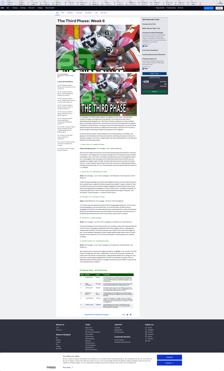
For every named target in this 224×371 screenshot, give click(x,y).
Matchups (88, 341)
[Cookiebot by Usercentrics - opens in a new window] (51, 367)
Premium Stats (89, 336)
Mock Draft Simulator (91, 349)
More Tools (154, 73)
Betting (103, 12)
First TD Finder (89, 330)
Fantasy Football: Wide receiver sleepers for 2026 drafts (65, 137)
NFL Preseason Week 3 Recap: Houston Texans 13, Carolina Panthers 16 (65, 107)
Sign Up (154, 91)
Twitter (150, 327)
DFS (96, 12)
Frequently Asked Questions (122, 342)
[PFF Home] (2, 8)
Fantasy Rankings (90, 345)
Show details (67, 367)
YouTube (150, 332)
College (79, 12)
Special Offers (118, 330)
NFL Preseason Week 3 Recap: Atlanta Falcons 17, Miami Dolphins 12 (65, 113)
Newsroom (59, 330)
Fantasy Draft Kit (90, 343)
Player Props (88, 327)
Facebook (150, 334)
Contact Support (119, 340)
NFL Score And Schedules (92, 332)
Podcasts (150, 338)
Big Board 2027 (89, 347)
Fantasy (70, 12)
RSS (149, 341)
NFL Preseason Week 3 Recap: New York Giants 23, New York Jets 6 (66, 87)
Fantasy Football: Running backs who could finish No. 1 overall (65, 143)
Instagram (150, 330)
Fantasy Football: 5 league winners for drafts (66, 149)
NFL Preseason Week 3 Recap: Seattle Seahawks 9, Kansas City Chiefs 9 (65, 93)
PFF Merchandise (119, 332)
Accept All (169, 357)
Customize (168, 363)
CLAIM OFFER (209, 8)
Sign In (219, 8)
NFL (3, 1)
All (58, 12)
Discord (150, 336)
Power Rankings (89, 338)
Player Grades (89, 334)
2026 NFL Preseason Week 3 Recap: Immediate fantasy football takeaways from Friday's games (66, 129)
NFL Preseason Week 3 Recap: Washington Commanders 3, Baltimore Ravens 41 (64, 121)
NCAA (2, 3)
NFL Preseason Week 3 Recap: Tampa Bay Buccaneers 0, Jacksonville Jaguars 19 (66, 100)
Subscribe (117, 327)
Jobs (57, 327)
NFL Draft (88, 12)
